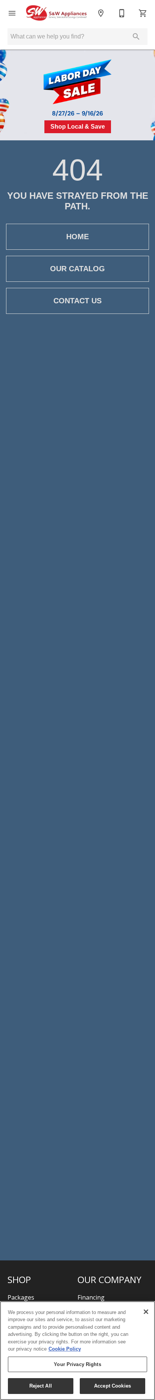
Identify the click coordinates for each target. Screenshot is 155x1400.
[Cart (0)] (143, 13)
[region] (77, 1350)
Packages (21, 1297)
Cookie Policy (65, 1349)
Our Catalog (77, 268)
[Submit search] (136, 36)
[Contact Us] (122, 13)
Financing (91, 1297)
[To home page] (56, 13)
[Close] (146, 1311)
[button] (12, 13)
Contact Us (77, 301)
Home (77, 236)
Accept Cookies (112, 1386)
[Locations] (101, 13)
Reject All (40, 1386)
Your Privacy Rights (77, 1364)
